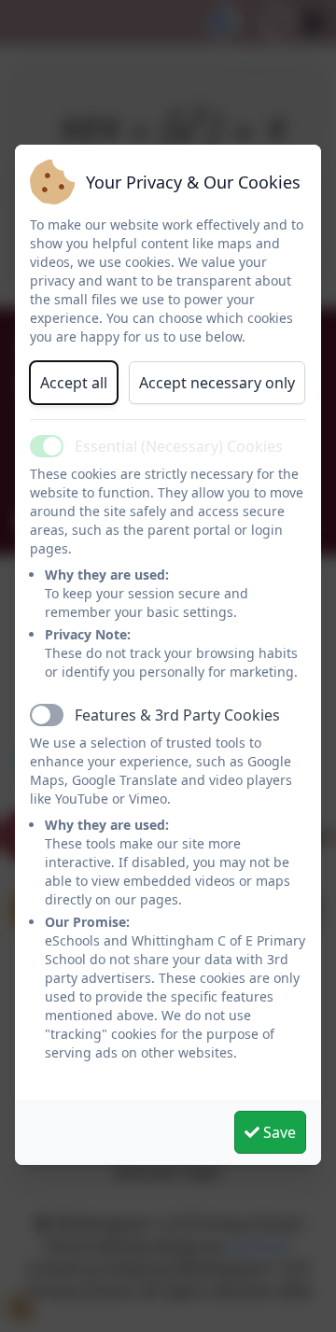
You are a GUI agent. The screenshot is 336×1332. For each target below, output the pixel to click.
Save (277, 1132)
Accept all (73, 382)
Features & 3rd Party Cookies (177, 715)
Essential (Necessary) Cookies (179, 446)
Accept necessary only (217, 382)
